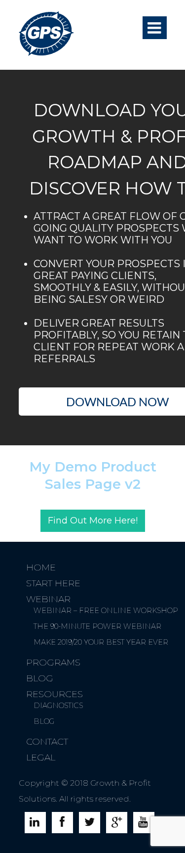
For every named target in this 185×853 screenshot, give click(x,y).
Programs (53, 662)
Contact (47, 741)
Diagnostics (58, 705)
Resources (54, 694)
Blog (39, 678)
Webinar (48, 599)
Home (41, 567)
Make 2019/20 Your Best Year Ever (101, 642)
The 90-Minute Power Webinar (97, 626)
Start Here (53, 583)
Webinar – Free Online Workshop (106, 610)
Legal (40, 757)
